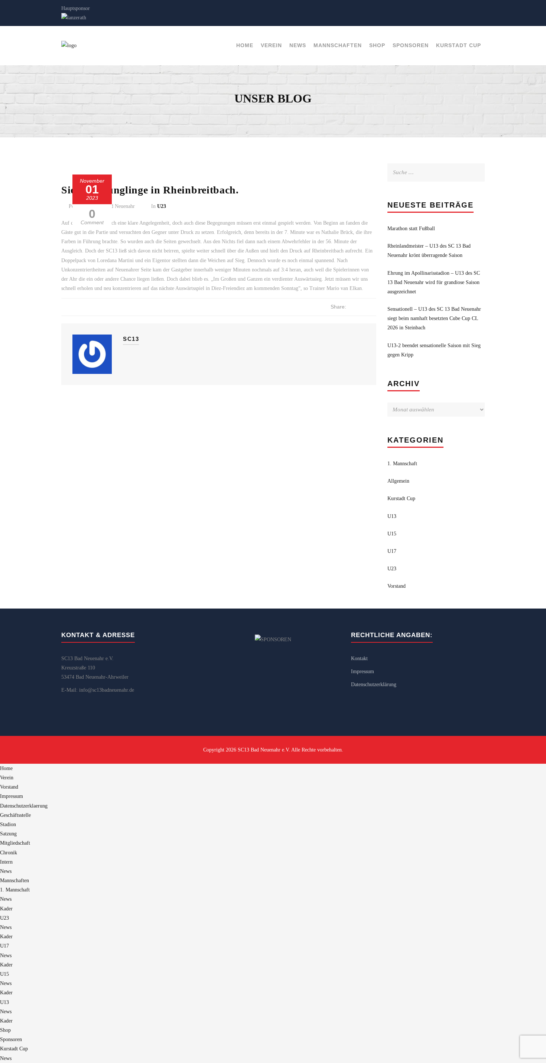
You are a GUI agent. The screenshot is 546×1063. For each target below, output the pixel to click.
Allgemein (398, 481)
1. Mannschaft (402, 463)
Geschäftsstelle (15, 815)
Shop (377, 45)
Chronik (8, 852)
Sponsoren (411, 45)
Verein (271, 45)
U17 (391, 551)
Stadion (8, 824)
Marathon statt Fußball (411, 228)
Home (244, 45)
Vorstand (396, 586)
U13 (391, 516)
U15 (391, 534)
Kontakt (359, 658)
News (297, 45)
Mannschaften (337, 45)
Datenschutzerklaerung (24, 806)
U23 (161, 206)
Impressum (362, 671)
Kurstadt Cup (458, 45)
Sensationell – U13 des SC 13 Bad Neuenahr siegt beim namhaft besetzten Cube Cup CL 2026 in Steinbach (434, 318)
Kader (6, 909)
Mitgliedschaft (15, 843)
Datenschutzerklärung (373, 684)
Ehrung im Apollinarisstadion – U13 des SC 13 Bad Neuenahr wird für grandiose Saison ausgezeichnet (433, 282)
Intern (6, 862)
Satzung (8, 834)
